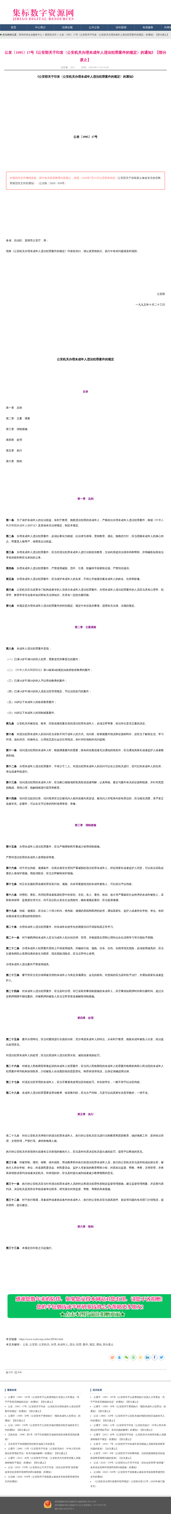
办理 (53, 1344)
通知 (99, 1344)
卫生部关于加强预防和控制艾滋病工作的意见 (31, 1444)
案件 (85, 1344)
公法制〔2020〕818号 (51, 183)
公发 (25, 1344)
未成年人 (62, 1344)
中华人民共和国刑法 (29, 670)
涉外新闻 (121, 27)
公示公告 (94, 27)
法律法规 (67, 27)
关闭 (20, 1372)
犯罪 (78, 1344)
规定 (92, 1344)
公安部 (33, 1344)
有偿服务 (148, 27)
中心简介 (40, 27)
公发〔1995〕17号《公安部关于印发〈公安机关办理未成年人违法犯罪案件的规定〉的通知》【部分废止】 (114, 34)
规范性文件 (51, 34)
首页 (13, 27)
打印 (11, 1372)
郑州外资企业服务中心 (30, 34)
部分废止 (108, 1344)
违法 (72, 1344)
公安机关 (44, 1344)
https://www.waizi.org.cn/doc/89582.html (41, 1339)
